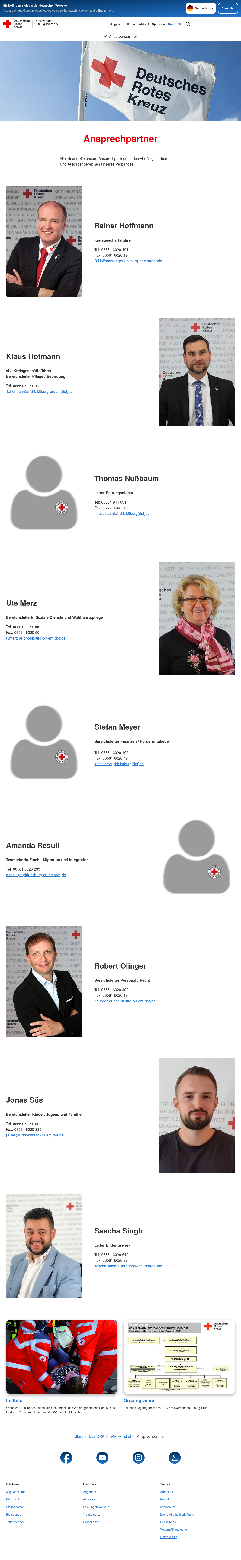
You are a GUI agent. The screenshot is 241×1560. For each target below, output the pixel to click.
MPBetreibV (168, 1522)
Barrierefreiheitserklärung (177, 1514)
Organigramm (139, 1400)
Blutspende (13, 1514)
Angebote (117, 24)
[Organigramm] (179, 1357)
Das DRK (174, 24)
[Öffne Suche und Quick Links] (188, 24)
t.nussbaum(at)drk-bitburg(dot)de (122, 513)
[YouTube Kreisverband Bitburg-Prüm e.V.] (102, 1458)
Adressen (166, 1492)
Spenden (158, 24)
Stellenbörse (14, 1507)
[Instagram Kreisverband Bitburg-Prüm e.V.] (139, 1458)
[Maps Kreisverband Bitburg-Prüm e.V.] (175, 1458)
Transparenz (91, 1514)
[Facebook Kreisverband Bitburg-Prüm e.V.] (66, 1458)
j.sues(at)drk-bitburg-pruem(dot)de (35, 1135)
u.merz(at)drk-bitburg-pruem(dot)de (36, 638)
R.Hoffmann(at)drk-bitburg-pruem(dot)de (128, 260)
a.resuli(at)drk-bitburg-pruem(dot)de (36, 874)
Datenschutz (168, 1537)
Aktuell (144, 24)
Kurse (131, 24)
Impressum (167, 1507)
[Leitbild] (61, 1357)
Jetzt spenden (15, 1522)
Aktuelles (89, 1499)
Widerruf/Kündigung (173, 1529)
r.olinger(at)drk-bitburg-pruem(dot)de (125, 1001)
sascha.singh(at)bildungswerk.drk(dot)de (128, 1265)
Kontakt (165, 1499)
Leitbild (14, 1400)
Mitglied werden (16, 1492)
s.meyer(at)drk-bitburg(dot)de (119, 763)
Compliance (91, 1522)
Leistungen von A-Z (96, 1507)
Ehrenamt (12, 1499)
